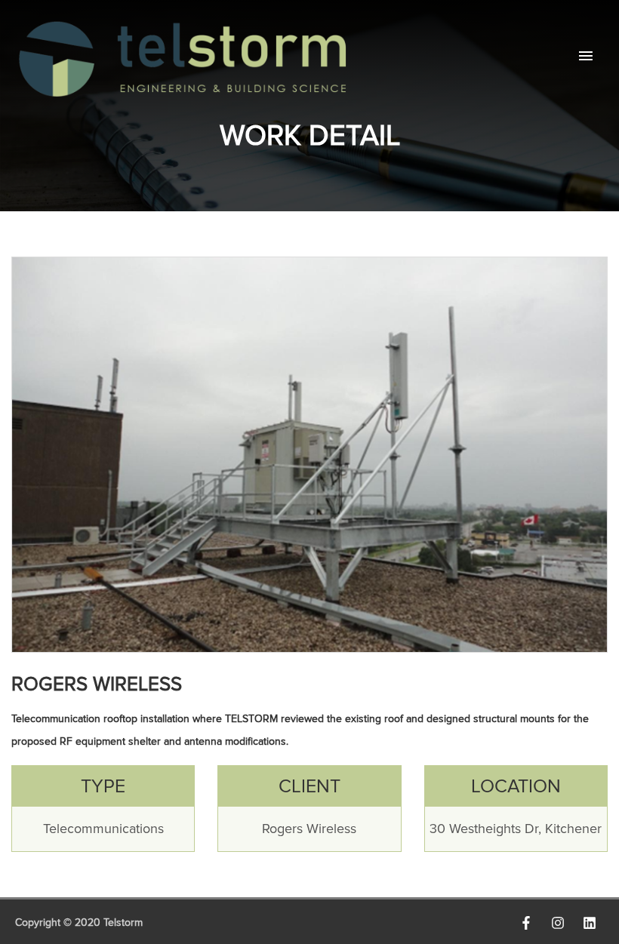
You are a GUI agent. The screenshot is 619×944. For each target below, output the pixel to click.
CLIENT (309, 786)
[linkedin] (593, 923)
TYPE (103, 786)
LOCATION (516, 786)
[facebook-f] (529, 923)
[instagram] (561, 923)
